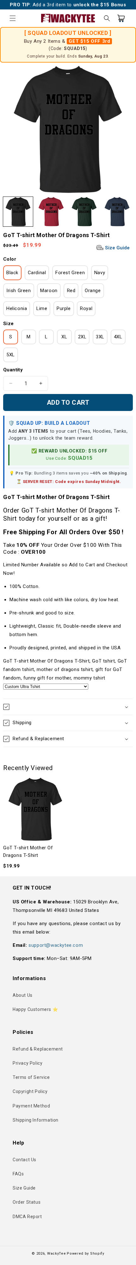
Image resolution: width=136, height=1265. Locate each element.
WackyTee (56, 1253)
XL (64, 337)
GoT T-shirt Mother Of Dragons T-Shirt (28, 851)
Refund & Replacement (38, 1048)
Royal (86, 308)
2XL (82, 337)
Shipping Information (36, 1120)
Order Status (26, 1202)
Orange (93, 290)
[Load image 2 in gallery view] (51, 211)
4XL (118, 337)
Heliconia (16, 308)
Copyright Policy (30, 1091)
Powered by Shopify (85, 1253)
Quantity (13, 370)
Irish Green (18, 290)
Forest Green (70, 272)
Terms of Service (31, 1077)
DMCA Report (27, 1216)
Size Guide (117, 248)
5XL (10, 355)
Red (71, 290)
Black (12, 272)
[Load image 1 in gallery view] (18, 211)
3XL (100, 337)
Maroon (49, 290)
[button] (13, 18)
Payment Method (31, 1105)
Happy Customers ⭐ (35, 1009)
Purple (64, 308)
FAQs (18, 1173)
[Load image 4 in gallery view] (117, 211)
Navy (99, 272)
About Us (23, 995)
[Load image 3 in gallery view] (84, 211)
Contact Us (24, 1159)
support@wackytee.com (55, 945)
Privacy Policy (27, 1063)
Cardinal (37, 272)
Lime (41, 308)
